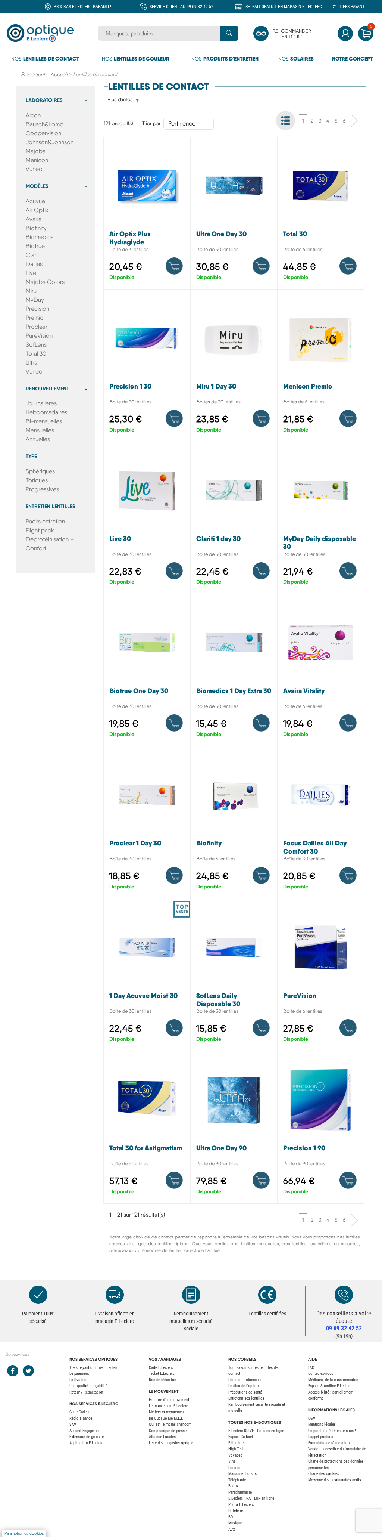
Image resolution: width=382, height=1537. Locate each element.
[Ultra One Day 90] (234, 1129)
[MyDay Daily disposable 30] (321, 520)
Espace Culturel (240, 1436)
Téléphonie (237, 1480)
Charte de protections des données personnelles (336, 1464)
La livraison (78, 1379)
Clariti (33, 255)
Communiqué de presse (168, 1430)
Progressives (42, 489)
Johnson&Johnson (49, 142)
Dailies (34, 263)
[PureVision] (321, 977)
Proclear (36, 326)
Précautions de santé (245, 1392)
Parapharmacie (240, 1492)
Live (31, 272)
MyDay (35, 299)
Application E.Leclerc (86, 1443)
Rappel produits (320, 1436)
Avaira (33, 219)
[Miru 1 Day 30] (234, 367)
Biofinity (36, 228)
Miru (31, 290)
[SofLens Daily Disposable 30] (234, 977)
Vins (231, 1461)
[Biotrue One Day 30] (147, 672)
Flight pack (40, 530)
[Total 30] (321, 215)
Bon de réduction (162, 1379)
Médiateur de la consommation (333, 1379)
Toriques (37, 480)
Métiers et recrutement (167, 1412)
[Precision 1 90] (321, 1129)
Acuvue (35, 201)
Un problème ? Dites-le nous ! (332, 1430)
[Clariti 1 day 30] (234, 520)
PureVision (39, 335)
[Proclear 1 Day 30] (147, 824)
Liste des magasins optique (171, 1443)
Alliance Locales (162, 1436)
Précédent (33, 74)
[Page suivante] (354, 121)
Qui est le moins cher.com (170, 1424)
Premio (35, 317)
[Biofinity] (234, 824)
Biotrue (35, 246)
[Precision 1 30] (147, 367)
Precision (37, 308)
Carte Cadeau (79, 1412)
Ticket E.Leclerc (162, 1373)
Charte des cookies (323, 1473)
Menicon (37, 160)
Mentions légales (322, 1424)
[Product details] (174, 266)
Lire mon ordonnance (245, 1379)
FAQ (311, 1367)
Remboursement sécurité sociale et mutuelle (256, 1407)
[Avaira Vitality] (321, 672)
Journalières (41, 403)
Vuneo (34, 169)
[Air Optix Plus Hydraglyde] (147, 215)
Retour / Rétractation (86, 1392)
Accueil (59, 74)
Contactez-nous (320, 1373)
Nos (45, 59)
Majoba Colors (45, 281)
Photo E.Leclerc (241, 1504)
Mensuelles (40, 430)
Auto (232, 1529)
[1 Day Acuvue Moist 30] (147, 977)
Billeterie (235, 1510)
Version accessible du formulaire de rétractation (337, 1452)
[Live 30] (147, 520)
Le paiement (79, 1373)
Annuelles (38, 439)
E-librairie (236, 1443)
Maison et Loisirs (242, 1473)
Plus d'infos (119, 99)
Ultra (31, 362)
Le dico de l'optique (244, 1385)
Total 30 (36, 353)
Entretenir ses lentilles (246, 1398)
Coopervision (43, 133)
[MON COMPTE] (345, 33)
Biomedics (39, 237)
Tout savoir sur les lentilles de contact (253, 1370)
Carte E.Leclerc (161, 1367)
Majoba (36, 151)
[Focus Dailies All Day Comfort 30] (321, 824)
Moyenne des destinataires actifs (334, 1480)
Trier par (151, 123)
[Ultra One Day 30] (234, 215)
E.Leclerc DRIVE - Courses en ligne (256, 1430)
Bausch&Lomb (44, 124)
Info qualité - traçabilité (88, 1385)
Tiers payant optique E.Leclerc (93, 1367)
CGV (311, 1418)
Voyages (235, 1455)
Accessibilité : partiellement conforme (330, 1395)
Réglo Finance (80, 1418)
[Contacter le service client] (343, 1295)
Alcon (33, 115)
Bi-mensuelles (44, 421)
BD (230, 1517)
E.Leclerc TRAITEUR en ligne (251, 1498)
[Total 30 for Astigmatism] (147, 1129)
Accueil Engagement (85, 1430)
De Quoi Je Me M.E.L (166, 1418)
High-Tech (236, 1449)
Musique (235, 1523)
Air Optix (37, 210)
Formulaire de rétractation (329, 1443)
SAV (72, 1424)
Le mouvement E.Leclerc (168, 1406)
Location (235, 1467)
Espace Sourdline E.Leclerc (329, 1385)
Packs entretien (45, 521)
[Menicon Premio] (321, 367)
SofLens (36, 344)
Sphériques (40, 471)
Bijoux (233, 1486)
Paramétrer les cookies (24, 1533)
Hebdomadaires (46, 412)
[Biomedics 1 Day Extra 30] (234, 672)
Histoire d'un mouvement (169, 1399)
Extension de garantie (86, 1436)
